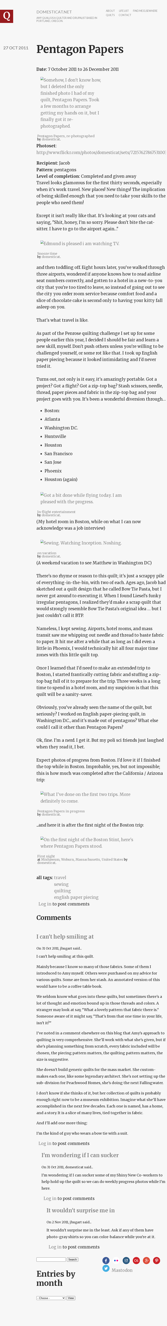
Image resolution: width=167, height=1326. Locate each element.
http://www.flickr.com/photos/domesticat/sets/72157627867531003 (101, 152)
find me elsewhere (145, 11)
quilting (62, 890)
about (110, 11)
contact (125, 15)
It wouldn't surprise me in (81, 1210)
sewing (61, 884)
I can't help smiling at (65, 936)
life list (124, 11)
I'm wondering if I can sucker (80, 1155)
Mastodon (122, 1270)
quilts (110, 15)
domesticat (51, 139)
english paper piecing (76, 897)
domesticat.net (54, 11)
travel (60, 877)
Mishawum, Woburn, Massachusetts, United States (82, 859)
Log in (44, 904)
